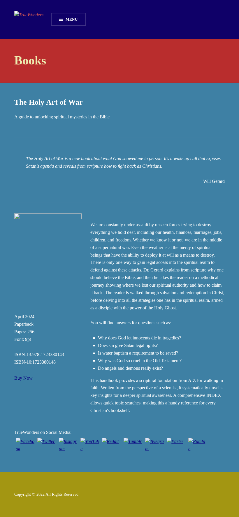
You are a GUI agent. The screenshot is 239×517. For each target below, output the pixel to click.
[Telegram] (154, 447)
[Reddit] (111, 447)
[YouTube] (89, 447)
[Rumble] (197, 447)
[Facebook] (25, 447)
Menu (72, 19)
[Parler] (176, 447)
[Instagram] (68, 447)
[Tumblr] (133, 447)
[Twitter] (46, 447)
